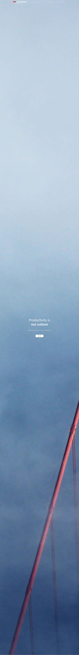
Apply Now (39, 335)
